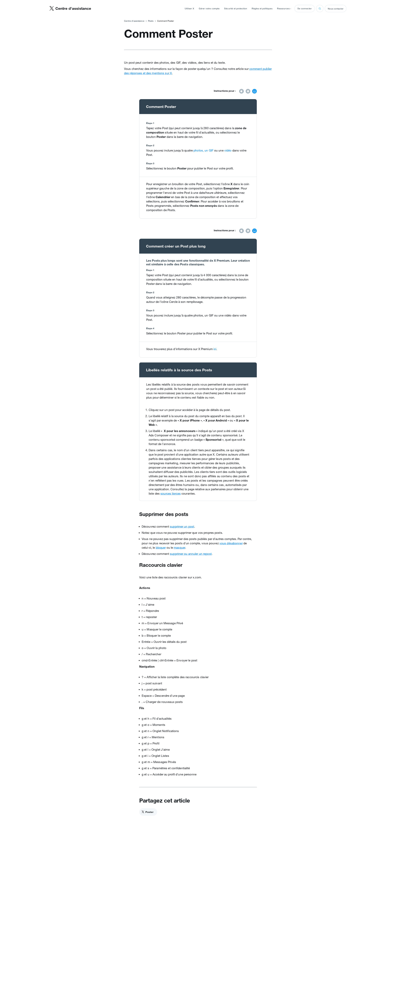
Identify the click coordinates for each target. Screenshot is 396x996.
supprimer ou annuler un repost (191, 554)
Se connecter (304, 8)
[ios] (241, 91)
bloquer (161, 547)
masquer (179, 547)
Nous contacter (335, 8)
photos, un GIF (203, 150)
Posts (150, 21)
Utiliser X (189, 8)
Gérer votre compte (209, 8)
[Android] (248, 91)
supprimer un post (182, 526)
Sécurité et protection (235, 8)
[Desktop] (254, 91)
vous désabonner (231, 543)
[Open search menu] (319, 8)
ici (214, 349)
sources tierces (170, 493)
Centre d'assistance (134, 21)
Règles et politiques (262, 8)
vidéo (228, 150)
